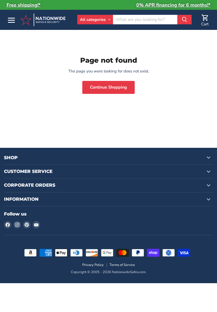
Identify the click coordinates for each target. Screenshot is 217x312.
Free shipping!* (23, 5)
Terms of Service (122, 265)
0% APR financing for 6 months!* (173, 5)
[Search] (184, 19)
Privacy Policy (93, 265)
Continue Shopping (108, 87)
